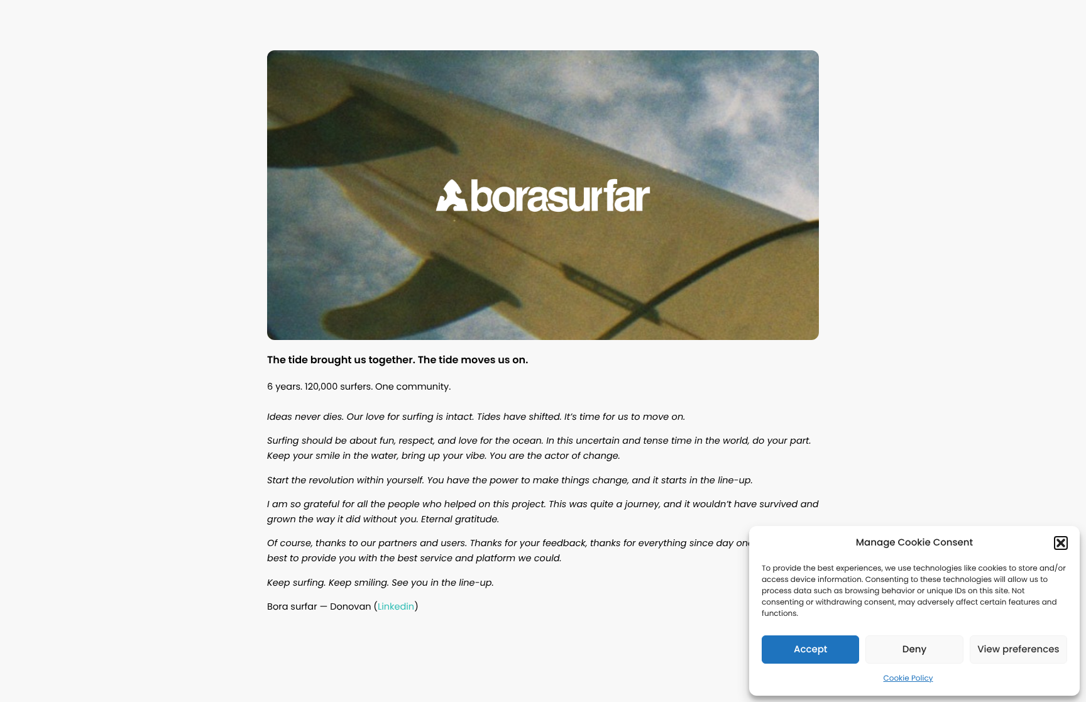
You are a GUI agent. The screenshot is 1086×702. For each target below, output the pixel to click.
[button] (1061, 543)
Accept (810, 649)
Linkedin (396, 607)
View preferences (1018, 649)
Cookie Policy (908, 678)
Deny (914, 649)
